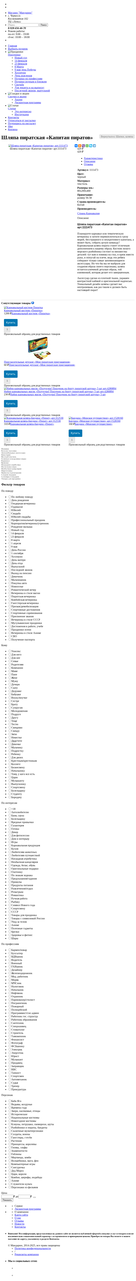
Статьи (12, 108)
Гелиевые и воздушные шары (13, 459)
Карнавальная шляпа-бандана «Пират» (32, 422)
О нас (18, 1217)
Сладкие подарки (8, 475)
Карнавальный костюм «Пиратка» (27, 312)
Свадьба (19, 84)
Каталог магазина (9, 451)
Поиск (44, 25)
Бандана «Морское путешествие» (94, 422)
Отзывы (88, 164)
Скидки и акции (17, 96)
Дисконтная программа (28, 102)
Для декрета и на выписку (29, 87)
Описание (89, 161)
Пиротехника (6, 471)
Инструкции (22, 114)
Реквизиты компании (27, 1254)
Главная (12, 45)
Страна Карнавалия (88, 213)
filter (10, 126)
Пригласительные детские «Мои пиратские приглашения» (39, 363)
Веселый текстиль (8, 457)
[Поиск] (34, 1197)
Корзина (12, 129)
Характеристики (93, 158)
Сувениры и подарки (10, 477)
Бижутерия (5, 455)
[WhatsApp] (87, 145)
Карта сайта (21, 1214)
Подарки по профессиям (28, 78)
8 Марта (19, 66)
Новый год (21, 57)
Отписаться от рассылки (22, 120)
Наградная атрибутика (11, 465)
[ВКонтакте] (76, 145)
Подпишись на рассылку (22, 123)
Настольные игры (9, 467)
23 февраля (21, 63)
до (17, 1196)
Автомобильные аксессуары (13, 453)
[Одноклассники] (79, 145)
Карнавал (5, 461)
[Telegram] (94, 145)
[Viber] (83, 145)
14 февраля (21, 60)
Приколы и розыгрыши (11, 473)
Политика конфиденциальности (33, 1248)
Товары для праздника (11, 479)
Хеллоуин (20, 72)
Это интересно (23, 111)
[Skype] (90, 145)
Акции (18, 99)
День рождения (23, 75)
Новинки (5, 449)
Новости (19, 1223)
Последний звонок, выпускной (32, 90)
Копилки (4, 463)
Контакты (13, 117)
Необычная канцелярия (11, 469)
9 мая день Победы (25, 69)
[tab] (68, 490)
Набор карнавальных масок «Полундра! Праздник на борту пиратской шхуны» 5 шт (59, 393)
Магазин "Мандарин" (20, 12)
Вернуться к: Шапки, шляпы (117, 136)
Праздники (14, 54)
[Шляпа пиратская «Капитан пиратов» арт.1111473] (38, 145)
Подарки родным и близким (31, 81)
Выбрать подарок (18, 48)
